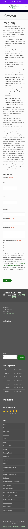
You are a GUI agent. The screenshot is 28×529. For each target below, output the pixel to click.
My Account (6, 478)
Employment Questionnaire (10, 445)
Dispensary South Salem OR (10, 492)
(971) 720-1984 (18, 296)
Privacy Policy (16, 526)
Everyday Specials (7, 453)
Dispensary (6, 431)
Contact (5, 449)
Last (4, 196)
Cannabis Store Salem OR (9, 467)
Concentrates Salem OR (9, 499)
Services (5, 460)
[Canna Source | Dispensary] (14, 6)
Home (4, 424)
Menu (4, 428)
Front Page (6, 456)
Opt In (4, 245)
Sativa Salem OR (7, 510)
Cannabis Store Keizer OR (9, 474)
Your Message (9, 227)
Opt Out (4, 250)
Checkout (5, 470)
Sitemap (23, 526)
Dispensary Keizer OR (8, 488)
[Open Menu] (26, 6)
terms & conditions (13, 265)
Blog (4, 442)
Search (4, 353)
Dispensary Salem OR (8, 485)
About (4, 438)
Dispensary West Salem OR (10, 495)
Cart (4, 463)
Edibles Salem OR (7, 503)
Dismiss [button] (22, 1)
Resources (6, 435)
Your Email (8, 209)
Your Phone (8, 218)
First (4, 182)
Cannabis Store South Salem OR (11, 481)
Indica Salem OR (7, 506)
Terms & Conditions (7, 526)
